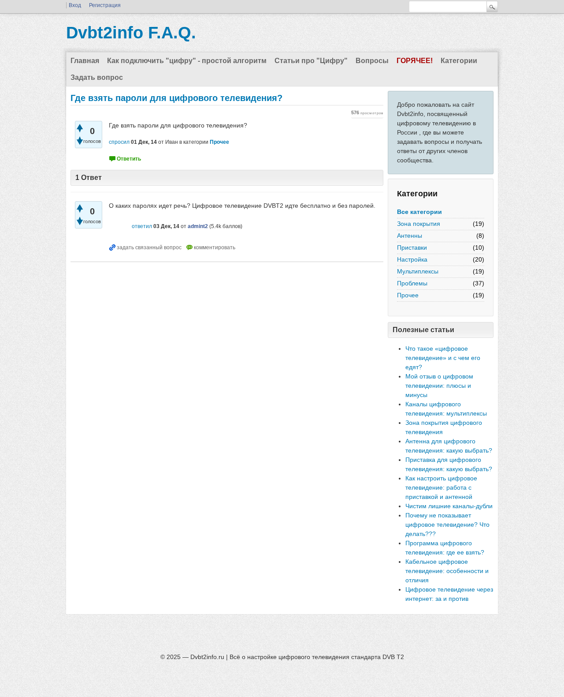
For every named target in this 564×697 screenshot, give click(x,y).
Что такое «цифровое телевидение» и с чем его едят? (442, 358)
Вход (75, 5)
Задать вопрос (96, 77)
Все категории (419, 211)
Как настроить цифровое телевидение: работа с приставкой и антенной (441, 487)
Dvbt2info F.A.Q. (131, 32)
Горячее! (415, 60)
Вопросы (372, 60)
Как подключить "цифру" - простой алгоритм (187, 60)
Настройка (412, 259)
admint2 (198, 226)
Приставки (412, 247)
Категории (459, 60)
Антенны (409, 235)
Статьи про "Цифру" (311, 60)
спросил (119, 142)
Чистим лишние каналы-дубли (449, 506)
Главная (84, 60)
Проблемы (412, 283)
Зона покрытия (418, 223)
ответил (142, 226)
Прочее (408, 295)
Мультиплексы (417, 271)
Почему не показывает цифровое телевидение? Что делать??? (447, 524)
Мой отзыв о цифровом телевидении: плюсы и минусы (439, 385)
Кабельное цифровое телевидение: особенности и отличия (447, 571)
